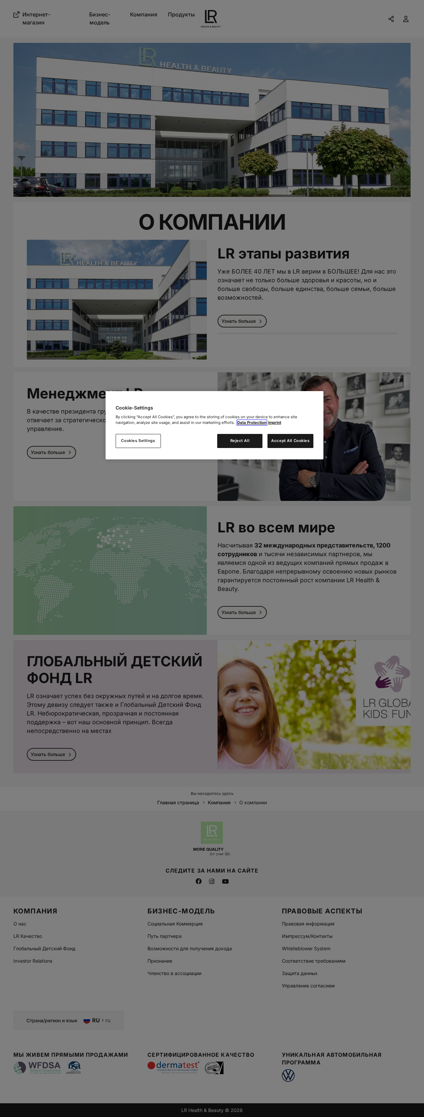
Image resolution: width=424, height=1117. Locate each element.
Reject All (240, 440)
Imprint (274, 422)
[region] (214, 425)
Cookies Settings (138, 440)
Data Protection (251, 422)
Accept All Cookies (290, 440)
